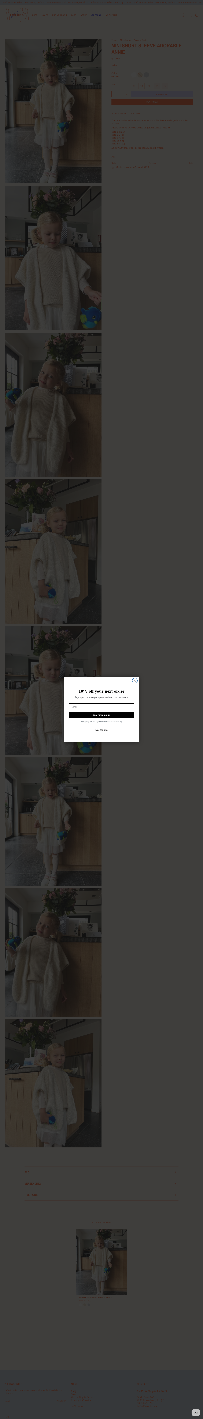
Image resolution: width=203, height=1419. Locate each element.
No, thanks (101, 730)
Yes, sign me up (101, 715)
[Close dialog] (134, 680)
